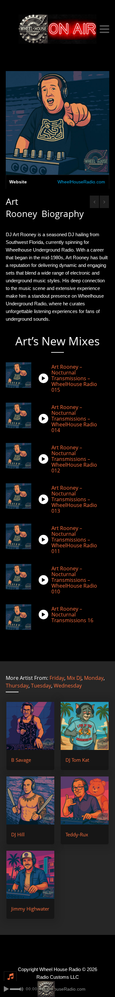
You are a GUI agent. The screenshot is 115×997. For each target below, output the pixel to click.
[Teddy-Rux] (85, 800)
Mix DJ (74, 677)
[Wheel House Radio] (57, 29)
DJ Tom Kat (77, 760)
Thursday (17, 685)
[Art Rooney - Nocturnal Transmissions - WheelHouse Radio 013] (45, 499)
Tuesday (41, 685)
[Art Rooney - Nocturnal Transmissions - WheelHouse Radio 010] (45, 580)
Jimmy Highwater (30, 908)
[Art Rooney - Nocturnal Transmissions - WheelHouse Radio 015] (45, 378)
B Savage (21, 760)
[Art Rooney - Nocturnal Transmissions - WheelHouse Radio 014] (45, 418)
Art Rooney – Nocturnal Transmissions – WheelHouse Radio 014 (74, 418)
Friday (57, 677)
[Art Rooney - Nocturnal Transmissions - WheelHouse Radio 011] (45, 539)
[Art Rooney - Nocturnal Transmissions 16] (45, 614)
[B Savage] (30, 726)
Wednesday (68, 685)
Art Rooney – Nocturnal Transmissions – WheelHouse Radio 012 (74, 459)
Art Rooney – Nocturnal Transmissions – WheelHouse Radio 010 (74, 580)
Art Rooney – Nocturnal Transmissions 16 (72, 614)
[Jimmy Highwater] (30, 875)
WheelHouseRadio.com (81, 181)
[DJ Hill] (30, 800)
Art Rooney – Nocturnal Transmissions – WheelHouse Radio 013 (74, 499)
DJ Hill (18, 834)
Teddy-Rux (76, 834)
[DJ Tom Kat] (85, 726)
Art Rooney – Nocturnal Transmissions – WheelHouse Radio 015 (74, 378)
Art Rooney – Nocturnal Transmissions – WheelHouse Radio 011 (74, 539)
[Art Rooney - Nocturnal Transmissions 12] (45, 459)
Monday (93, 677)
